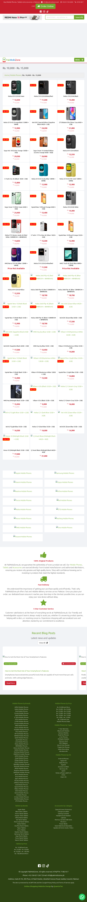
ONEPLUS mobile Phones (21, 754)
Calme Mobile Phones (21, 709)
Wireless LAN (63, 751)
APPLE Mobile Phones (21, 707)
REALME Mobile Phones (21, 766)
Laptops (63, 817)
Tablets (6, 567)
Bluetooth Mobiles (63, 731)
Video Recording (63, 749)
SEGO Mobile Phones (21, 774)
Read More (10, 683)
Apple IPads (21, 809)
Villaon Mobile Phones (21, 788)
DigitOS (63, 764)
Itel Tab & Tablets (21, 819)
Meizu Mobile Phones (21, 744)
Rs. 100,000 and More (21, 853)
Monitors (63, 821)
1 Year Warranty (63, 729)
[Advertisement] (43, 40)
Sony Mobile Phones (21, 776)
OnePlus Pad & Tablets (21, 826)
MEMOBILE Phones (21, 746)
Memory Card (63, 741)
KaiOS (63, 771)
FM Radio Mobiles (63, 739)
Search (78, 17)
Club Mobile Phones (21, 711)
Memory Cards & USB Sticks (63, 819)
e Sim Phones (63, 737)
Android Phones (63, 758)
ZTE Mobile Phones (21, 801)
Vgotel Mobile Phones (21, 786)
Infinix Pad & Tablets (21, 817)
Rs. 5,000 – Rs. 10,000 (63, 717)
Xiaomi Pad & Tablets (21, 840)
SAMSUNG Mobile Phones (21, 772)
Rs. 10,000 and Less (21, 847)
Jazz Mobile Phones (21, 740)
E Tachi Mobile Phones (21, 717)
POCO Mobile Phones (21, 762)
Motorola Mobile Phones (21, 748)
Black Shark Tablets (21, 811)
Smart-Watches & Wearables (63, 826)
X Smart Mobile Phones (21, 797)
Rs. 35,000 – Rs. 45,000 (63, 709)
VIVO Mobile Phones (21, 791)
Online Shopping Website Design (37, 886)
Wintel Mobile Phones (21, 793)
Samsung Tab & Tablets (21, 834)
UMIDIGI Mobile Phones (21, 782)
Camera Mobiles (63, 733)
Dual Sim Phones (63, 735)
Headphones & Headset (63, 815)
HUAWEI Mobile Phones (21, 729)
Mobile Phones (15, 75)
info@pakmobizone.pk (51, 2)
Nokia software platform (63, 773)
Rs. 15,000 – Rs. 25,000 (63, 713)
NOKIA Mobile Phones (21, 750)
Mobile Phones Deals (63, 721)
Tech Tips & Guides (10, 663)
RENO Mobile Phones (21, 768)
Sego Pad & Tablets (21, 836)
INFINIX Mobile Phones (21, 735)
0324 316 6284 (68, 2)
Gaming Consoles (63, 813)
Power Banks (63, 823)
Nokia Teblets (21, 823)
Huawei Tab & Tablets (21, 815)
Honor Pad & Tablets (21, 813)
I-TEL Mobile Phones (21, 731)
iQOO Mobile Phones (21, 737)
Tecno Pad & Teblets (21, 838)
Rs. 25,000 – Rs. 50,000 (21, 849)
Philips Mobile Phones (21, 760)
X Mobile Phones (21, 795)
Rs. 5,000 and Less (63, 719)
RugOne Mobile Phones (21, 770)
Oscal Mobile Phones (21, 758)
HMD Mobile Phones (21, 725)
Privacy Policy (51, 882)
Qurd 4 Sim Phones (63, 745)
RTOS (63, 775)
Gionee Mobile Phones (21, 723)
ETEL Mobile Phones (21, 719)
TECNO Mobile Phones (21, 780)
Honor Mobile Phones (21, 727)
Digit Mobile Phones (21, 715)
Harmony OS (63, 769)
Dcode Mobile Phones (21, 713)
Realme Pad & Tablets (21, 832)
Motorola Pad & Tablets (21, 821)
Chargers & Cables (63, 811)
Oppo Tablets (21, 828)
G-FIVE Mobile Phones (21, 721)
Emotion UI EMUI (63, 766)
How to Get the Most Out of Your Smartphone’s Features (27, 671)
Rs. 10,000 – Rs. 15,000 (63, 715)
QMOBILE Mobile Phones (21, 764)
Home (7, 75)
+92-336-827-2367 (34, 875)
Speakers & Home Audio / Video (63, 828)
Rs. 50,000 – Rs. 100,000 (21, 851)
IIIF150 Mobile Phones (21, 733)
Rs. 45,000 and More (63, 707)
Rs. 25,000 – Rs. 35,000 (63, 711)
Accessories (17, 567)
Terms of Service (64, 882)
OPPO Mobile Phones (21, 756)
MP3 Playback (63, 743)
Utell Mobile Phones (21, 784)
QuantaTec (58, 886)
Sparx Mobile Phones (21, 778)
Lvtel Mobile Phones (21, 742)
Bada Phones (63, 762)
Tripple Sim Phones (63, 747)
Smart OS (63, 777)
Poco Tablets (21, 830)
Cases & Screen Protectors (63, 809)
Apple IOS (63, 760)
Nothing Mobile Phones (21, 752)
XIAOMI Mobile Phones (21, 799)
